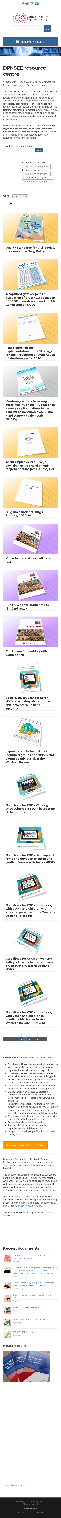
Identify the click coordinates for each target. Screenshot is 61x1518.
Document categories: (34, 162)
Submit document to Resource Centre (25, 1145)
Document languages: (34, 177)
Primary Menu (32, 41)
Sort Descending (5, 200)
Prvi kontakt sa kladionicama (26, 1307)
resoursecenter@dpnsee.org (26, 1205)
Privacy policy (30, 1508)
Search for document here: (17, 146)
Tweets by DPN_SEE (13, 1485)
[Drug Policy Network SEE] (30, 23)
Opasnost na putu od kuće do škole (29, 1319)
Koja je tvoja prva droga (23, 1331)
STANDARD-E (38, 1513)
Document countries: (33, 170)
